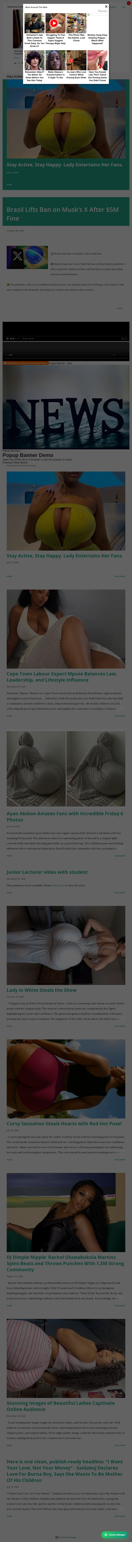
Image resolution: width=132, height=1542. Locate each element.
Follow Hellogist (117, 1534)
